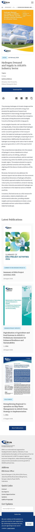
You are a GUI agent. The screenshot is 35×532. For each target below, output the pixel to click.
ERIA (6, 346)
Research (8, 7)
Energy (4, 76)
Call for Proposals (7, 500)
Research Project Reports (12, 328)
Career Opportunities (8, 494)
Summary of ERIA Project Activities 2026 (13, 273)
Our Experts (5, 492)
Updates (4, 497)
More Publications (17, 428)
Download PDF (17, 90)
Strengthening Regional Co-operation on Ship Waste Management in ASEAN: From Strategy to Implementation (15, 408)
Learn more (11, 528)
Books (14, 7)
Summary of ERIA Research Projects (14, 268)
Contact (4, 489)
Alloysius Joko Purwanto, (9, 82)
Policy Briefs (8, 399)
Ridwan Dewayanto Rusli (9, 84)
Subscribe (17, 514)
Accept (29, 524)
